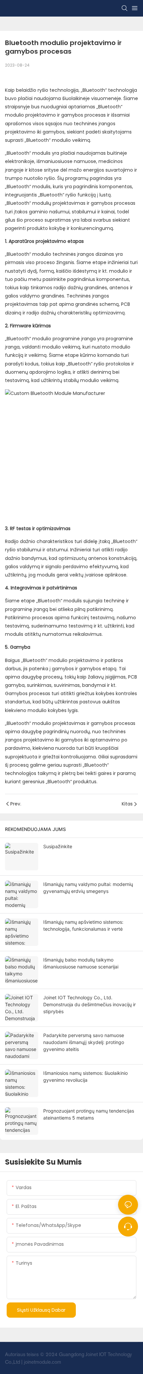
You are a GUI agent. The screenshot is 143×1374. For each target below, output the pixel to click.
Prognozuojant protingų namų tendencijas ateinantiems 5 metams (88, 1114)
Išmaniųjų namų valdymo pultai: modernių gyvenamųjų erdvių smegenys (88, 887)
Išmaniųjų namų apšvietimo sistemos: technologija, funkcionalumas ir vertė (83, 925)
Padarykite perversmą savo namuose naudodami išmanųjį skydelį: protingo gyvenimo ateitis (83, 1042)
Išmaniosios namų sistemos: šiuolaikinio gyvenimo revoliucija (85, 1076)
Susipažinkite (57, 846)
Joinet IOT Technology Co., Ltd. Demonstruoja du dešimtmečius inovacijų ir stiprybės (89, 1004)
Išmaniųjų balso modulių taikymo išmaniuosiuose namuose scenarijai (80, 963)
